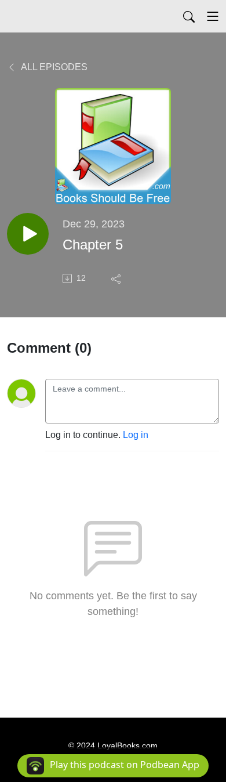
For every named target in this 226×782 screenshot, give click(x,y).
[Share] (117, 278)
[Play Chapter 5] (28, 234)
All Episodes (53, 67)
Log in (135, 435)
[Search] (188, 16)
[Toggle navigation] (212, 16)
